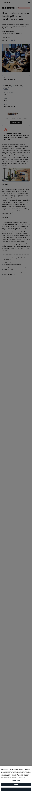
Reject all (16, 784)
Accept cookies (16, 789)
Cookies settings (16, 780)
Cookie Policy (22, 777)
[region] (16, 779)
